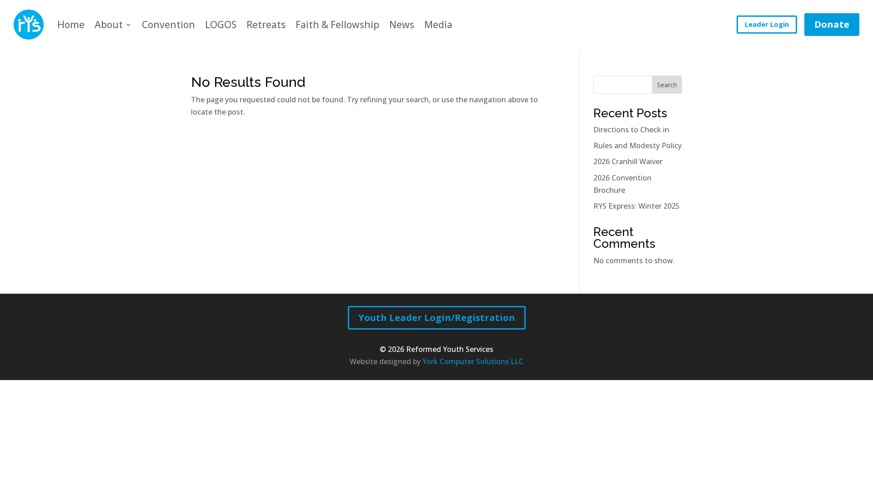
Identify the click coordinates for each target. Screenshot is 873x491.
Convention (168, 24)
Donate (831, 24)
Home (71, 24)
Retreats (266, 24)
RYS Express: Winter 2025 (636, 206)
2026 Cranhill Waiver (627, 161)
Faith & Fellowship (337, 24)
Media (438, 24)
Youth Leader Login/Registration (436, 317)
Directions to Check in (631, 130)
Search (667, 84)
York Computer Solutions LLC (472, 361)
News (401, 24)
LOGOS (220, 24)
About (109, 24)
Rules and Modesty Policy (637, 145)
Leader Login (767, 24)
